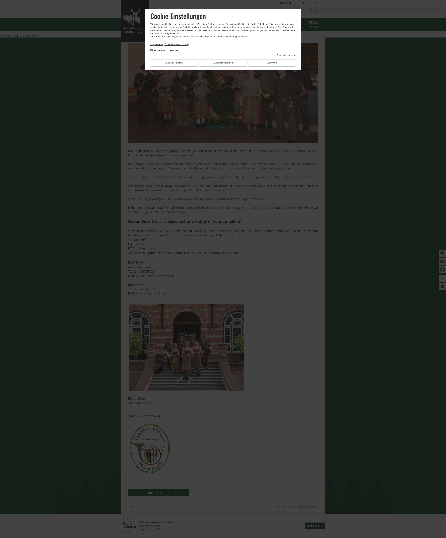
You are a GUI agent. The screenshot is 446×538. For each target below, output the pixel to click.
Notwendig (159, 50)
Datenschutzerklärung (176, 44)
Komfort (173, 50)
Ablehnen (272, 63)
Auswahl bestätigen (223, 63)
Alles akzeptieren (174, 63)
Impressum (156, 44)
